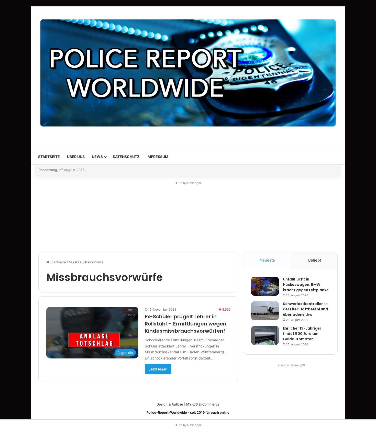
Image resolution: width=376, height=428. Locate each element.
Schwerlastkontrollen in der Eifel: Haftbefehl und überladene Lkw (305, 309)
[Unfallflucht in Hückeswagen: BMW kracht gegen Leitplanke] (265, 286)
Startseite (49, 156)
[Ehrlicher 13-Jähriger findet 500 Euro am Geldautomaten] (265, 335)
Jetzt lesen (158, 369)
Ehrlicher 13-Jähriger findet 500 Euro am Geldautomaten (302, 334)
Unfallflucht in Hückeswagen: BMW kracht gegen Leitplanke (306, 284)
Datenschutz (126, 156)
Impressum (157, 156)
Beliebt (314, 260)
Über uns (76, 156)
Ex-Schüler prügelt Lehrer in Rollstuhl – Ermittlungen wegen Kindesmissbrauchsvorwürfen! (185, 323)
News (97, 156)
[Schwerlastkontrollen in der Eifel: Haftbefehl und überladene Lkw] (265, 310)
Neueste (267, 260)
